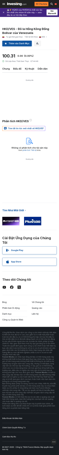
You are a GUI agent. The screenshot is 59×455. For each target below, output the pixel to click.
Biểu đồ (17, 68)
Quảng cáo (37, 308)
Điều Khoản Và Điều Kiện (12, 418)
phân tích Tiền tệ (29, 150)
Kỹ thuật (29, 68)
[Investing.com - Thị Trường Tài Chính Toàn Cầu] (16, 4)
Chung (6, 68)
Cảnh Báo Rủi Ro (9, 437)
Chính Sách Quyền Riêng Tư (13, 427)
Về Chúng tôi (38, 302)
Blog (4, 302)
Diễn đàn (43, 68)
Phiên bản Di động (11, 308)
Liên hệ (35, 314)
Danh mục (7, 314)
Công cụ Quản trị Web (12, 319)
